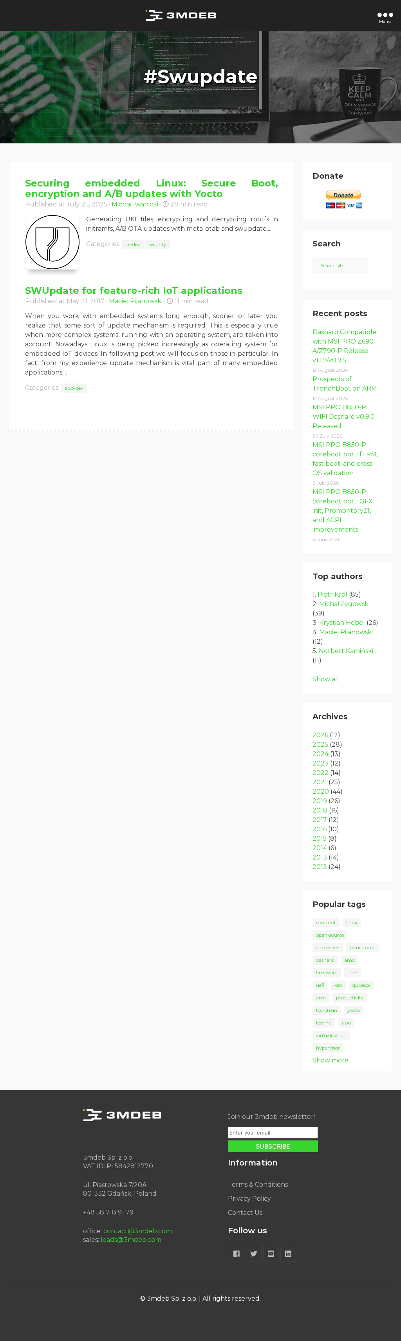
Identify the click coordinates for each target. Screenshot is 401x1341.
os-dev (133, 244)
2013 (319, 857)
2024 (320, 754)
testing (324, 1023)
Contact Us (245, 1212)
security (157, 244)
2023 (320, 763)
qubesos (361, 985)
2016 (319, 829)
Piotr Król (332, 594)
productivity (350, 998)
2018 (319, 810)
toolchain (326, 1010)
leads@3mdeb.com (131, 1239)
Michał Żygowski (344, 604)
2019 (319, 801)
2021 (319, 782)
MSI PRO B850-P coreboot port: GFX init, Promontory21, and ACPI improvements (342, 510)
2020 (320, 791)
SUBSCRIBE (273, 1146)
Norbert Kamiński (346, 651)
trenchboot (362, 947)
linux (351, 922)
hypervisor (328, 1048)
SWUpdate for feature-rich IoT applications (133, 290)
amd (349, 960)
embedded (328, 947)
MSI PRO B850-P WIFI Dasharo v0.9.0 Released (343, 417)
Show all (325, 679)
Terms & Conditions (258, 1184)
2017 (319, 819)
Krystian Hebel (342, 622)
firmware (326, 972)
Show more (330, 1060)
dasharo (325, 960)
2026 (320, 735)
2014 (319, 848)
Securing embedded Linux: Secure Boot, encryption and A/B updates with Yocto (151, 188)
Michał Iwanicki (135, 204)
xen (338, 985)
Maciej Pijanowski (136, 301)
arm (321, 998)
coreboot (326, 922)
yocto (353, 1010)
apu (346, 1023)
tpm (352, 972)
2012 (319, 866)
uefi (320, 985)
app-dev (74, 388)
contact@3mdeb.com (137, 1231)
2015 (319, 838)
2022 (320, 772)
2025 (320, 744)
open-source (330, 935)
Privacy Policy (249, 1198)
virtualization (331, 1035)
